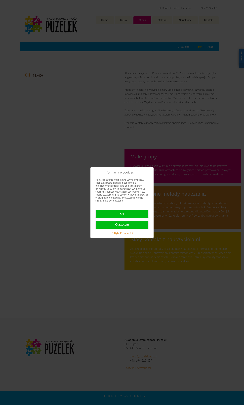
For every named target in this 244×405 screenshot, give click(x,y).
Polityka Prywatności (122, 233)
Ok (122, 213)
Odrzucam (122, 224)
